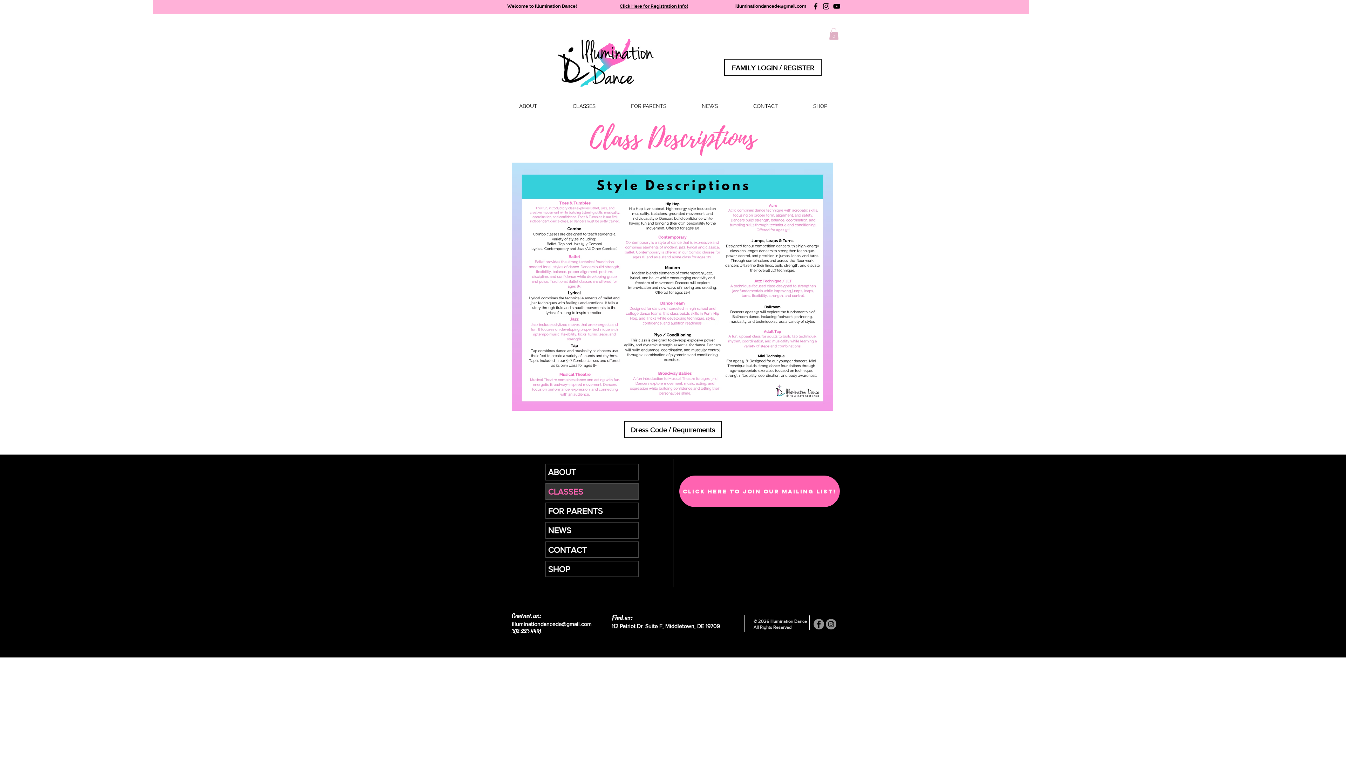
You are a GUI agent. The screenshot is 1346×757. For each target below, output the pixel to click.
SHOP (559, 569)
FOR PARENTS (575, 511)
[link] (834, 34)
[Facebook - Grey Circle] (819, 624)
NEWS (559, 530)
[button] (584, 106)
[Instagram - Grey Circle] (831, 624)
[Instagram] (826, 6)
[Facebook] (815, 6)
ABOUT (562, 472)
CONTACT (567, 549)
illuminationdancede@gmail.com (770, 6)
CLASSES (565, 491)
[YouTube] (836, 6)
